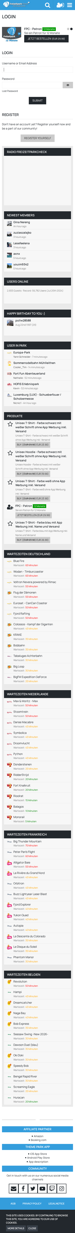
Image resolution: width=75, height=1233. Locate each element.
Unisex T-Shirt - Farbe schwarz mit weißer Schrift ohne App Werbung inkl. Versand (41, 427)
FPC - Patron (66, 29)
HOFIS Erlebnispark (26, 384)
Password (8, 79)
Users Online (17, 281)
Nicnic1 (17, 403)
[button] (69, 5)
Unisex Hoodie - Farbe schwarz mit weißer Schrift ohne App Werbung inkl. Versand (41, 456)
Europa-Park (21, 352)
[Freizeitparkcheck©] (24, 4)
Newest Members (21, 215)
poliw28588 (23, 320)
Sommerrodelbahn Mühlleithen (34, 363)
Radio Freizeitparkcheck (27, 152)
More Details (16, 1228)
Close (32, 1228)
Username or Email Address (19, 63)
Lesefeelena (21, 243)
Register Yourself (37, 138)
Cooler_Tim (19, 367)
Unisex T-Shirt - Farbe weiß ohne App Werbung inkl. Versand (40, 483)
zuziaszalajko (22, 232)
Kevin (16, 388)
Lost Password (10, 91)
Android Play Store (38, 1157)
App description (38, 1161)
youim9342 (20, 264)
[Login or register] (60, 5)
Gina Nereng (21, 222)
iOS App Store (38, 1154)
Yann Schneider (21, 356)
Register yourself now (51, 124)
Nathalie (18, 378)
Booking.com (38, 1140)
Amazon (38, 1136)
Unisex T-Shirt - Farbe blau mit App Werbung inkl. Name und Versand (38, 525)
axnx (16, 254)
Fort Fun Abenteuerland (29, 373)
